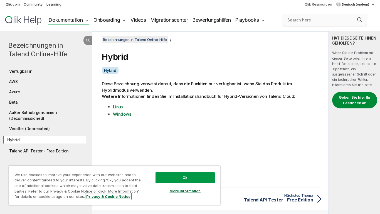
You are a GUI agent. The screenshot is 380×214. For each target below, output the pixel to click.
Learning (53, 4)
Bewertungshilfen (211, 20)
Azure (14, 91)
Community (33, 4)
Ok (184, 177)
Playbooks (247, 20)
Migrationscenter (169, 20)
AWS (13, 81)
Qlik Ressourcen (318, 4)
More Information (185, 191)
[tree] (46, 109)
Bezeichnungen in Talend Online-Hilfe (37, 49)
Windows (122, 114)
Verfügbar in (21, 71)
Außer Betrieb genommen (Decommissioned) (33, 115)
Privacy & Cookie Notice (108, 196)
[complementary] (354, 122)
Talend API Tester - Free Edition (39, 151)
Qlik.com (13, 4)
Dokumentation (65, 20)
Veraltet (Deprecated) (29, 128)
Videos (138, 20)
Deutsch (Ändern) (356, 4)
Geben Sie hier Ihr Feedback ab (355, 100)
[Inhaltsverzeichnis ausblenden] (87, 40)
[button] (360, 20)
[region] (114, 185)
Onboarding (106, 20)
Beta (13, 102)
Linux (118, 107)
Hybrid (13, 139)
